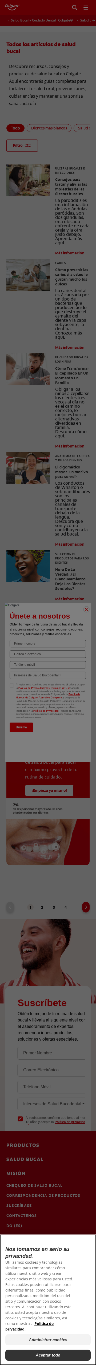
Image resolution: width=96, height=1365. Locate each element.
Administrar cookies (48, 1339)
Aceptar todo (48, 1355)
